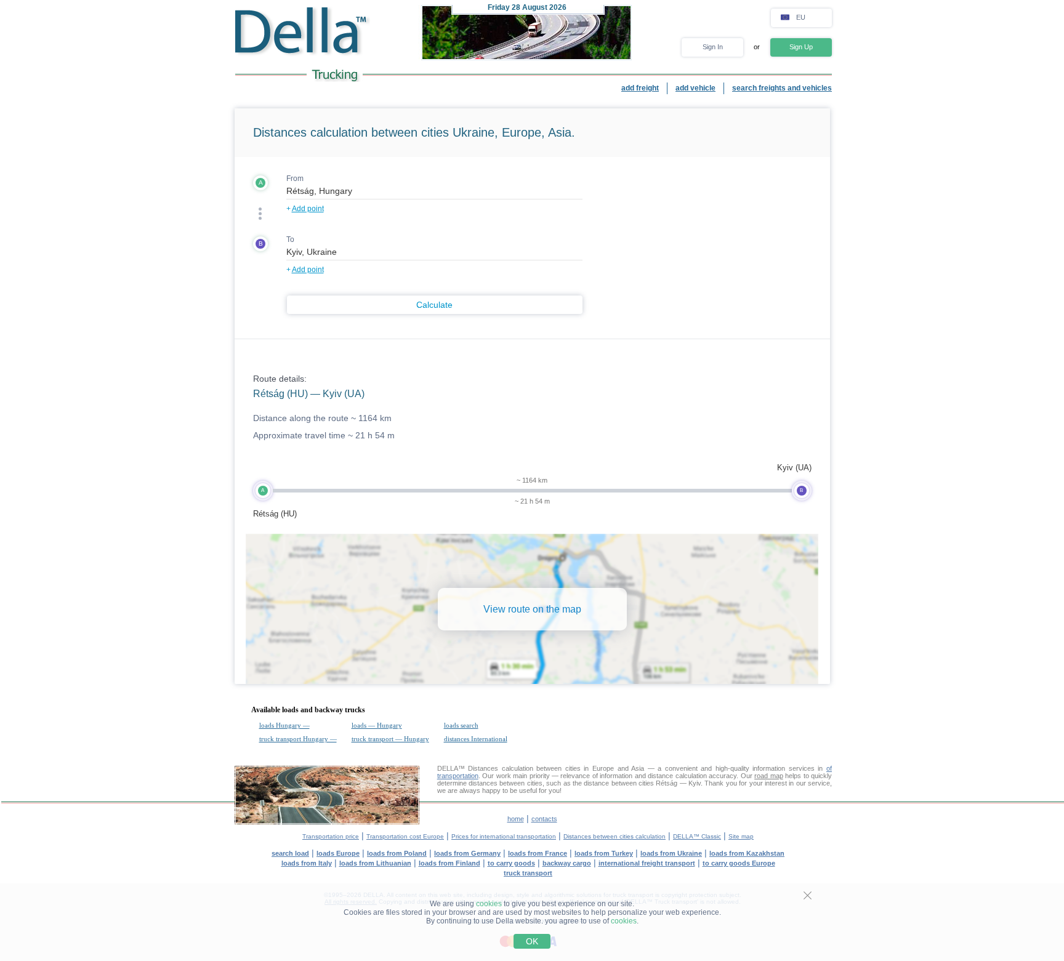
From (295, 178)
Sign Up (801, 46)
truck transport (528, 873)
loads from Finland (449, 863)
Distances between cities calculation (614, 836)
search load (290, 853)
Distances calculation (500, 768)
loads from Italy (306, 863)
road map (768, 775)
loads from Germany (467, 853)
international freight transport (646, 863)
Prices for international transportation (503, 836)
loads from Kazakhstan (746, 853)
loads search (461, 725)
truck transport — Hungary (390, 738)
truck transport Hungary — (298, 738)
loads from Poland (397, 853)
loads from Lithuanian (375, 863)
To (290, 239)
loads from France (537, 853)
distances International (475, 738)
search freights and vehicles (782, 88)
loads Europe (338, 853)
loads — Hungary (377, 725)
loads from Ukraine (671, 853)
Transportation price (330, 836)
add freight (640, 88)
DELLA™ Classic (697, 836)
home (515, 818)
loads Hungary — (284, 725)
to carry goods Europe (739, 863)
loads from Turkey (603, 853)
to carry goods (511, 863)
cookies (489, 903)
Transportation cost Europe (405, 836)
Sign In (713, 46)
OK (532, 941)
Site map (741, 836)
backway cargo (566, 863)
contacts (544, 818)
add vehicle (695, 88)
